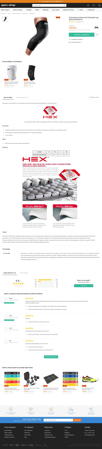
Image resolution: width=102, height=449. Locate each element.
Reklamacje (27, 432)
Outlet (81, 9)
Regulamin (67, 432)
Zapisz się (77, 420)
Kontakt (66, 437)
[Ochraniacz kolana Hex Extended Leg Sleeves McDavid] (37, 36)
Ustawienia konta (49, 435)
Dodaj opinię (84, 285)
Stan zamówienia (28, 430)
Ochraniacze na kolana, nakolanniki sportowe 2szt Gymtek (30, 83)
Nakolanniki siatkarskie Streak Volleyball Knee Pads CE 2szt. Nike (11, 83)
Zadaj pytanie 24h (90, 435)
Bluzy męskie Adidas (96, 444)
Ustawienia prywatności (50, 437)
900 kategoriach (97, 445)
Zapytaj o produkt (94, 97)
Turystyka (28, 9)
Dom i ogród (55, 9)
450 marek (90, 445)
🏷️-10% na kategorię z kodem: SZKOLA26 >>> (51, 1)
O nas (66, 430)
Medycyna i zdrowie (68, 9)
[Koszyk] (99, 5)
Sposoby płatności (8, 435)
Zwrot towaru (27, 435)
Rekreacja (45, 9)
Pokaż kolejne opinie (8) (51, 356)
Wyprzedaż (91, 9)
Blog (25, 437)
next (98, 380)
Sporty (37, 9)
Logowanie (47, 430)
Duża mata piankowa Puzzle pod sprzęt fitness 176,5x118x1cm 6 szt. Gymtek (50, 389)
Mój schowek (48, 432)
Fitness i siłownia (17, 9)
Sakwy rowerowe (87, 444)
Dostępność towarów (9, 437)
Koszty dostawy (8, 430)
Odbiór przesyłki (8, 432)
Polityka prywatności (69, 435)
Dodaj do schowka (97, 35)
